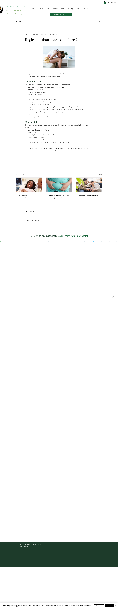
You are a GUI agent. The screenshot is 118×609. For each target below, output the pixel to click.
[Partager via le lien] (39, 162)
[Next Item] (112, 391)
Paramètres (99, 606)
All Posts (19, 21)
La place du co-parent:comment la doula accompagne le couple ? (28, 197)
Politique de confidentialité (14, 607)
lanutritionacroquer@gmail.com (30, 544)
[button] (105, 3)
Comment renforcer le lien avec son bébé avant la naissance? (88, 197)
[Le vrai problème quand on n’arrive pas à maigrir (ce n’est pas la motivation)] (59, 185)
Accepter (109, 606)
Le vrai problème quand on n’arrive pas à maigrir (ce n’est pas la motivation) (58, 197)
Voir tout (100, 174)
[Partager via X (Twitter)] (30, 162)
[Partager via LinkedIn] (35, 162)
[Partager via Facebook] (26, 162)
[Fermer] (116, 606)
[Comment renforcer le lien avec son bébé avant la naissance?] (89, 185)
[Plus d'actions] (92, 34)
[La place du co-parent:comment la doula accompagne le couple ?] (29, 185)
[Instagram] (113, 297)
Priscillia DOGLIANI (16, 6)
